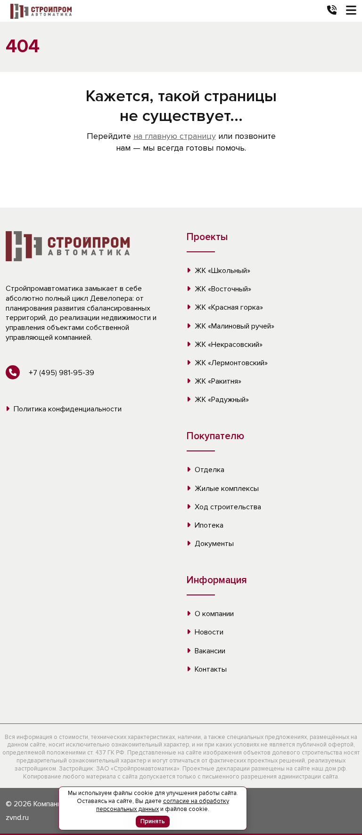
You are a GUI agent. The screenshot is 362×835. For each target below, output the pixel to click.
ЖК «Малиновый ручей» (233, 326)
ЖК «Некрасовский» (228, 344)
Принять (152, 821)
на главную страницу (174, 136)
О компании (213, 613)
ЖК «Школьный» (221, 270)
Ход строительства (227, 507)
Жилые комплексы (226, 488)
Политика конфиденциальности (67, 409)
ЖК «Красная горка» (228, 307)
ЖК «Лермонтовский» (230, 363)
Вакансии (209, 651)
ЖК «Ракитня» (217, 381)
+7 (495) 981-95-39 (60, 372)
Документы (213, 543)
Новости (208, 632)
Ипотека (208, 525)
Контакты (210, 669)
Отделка (208, 469)
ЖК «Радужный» (221, 399)
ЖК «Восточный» (222, 289)
